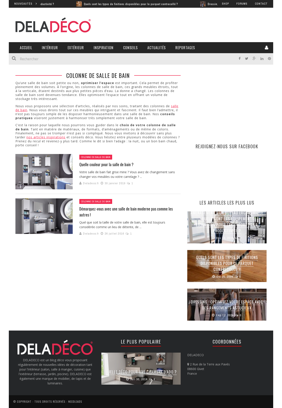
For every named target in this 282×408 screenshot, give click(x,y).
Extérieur (76, 47)
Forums (241, 4)
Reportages (185, 47)
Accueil (26, 47)
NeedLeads (75, 401)
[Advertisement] (186, 24)
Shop (225, 4)
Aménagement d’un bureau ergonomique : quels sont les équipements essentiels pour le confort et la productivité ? (227, 221)
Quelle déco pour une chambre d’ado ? (141, 372)
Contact (261, 4)
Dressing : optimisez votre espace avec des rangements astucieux (227, 305)
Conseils (130, 47)
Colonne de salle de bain (95, 157)
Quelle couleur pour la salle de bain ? (106, 164)
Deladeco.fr (91, 183)
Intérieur (50, 47)
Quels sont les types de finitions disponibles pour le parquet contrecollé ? (119, 4)
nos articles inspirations (45, 137)
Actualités (156, 47)
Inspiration (103, 47)
